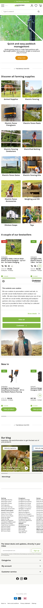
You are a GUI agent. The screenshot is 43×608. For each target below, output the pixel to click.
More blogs (6, 477)
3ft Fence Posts (5, 526)
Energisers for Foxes (25, 519)
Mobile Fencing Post (7, 520)
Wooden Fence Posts (7, 512)
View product (9, 409)
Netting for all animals (8, 508)
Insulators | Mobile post (8, 522)
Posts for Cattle (5, 517)
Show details (32, 313)
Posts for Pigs (5, 519)
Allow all (21, 319)
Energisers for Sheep (25, 503)
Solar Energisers (23, 517)
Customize (20, 325)
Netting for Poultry (6, 499)
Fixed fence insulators (8, 525)
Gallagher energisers (25, 508)
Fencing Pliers (23, 531)
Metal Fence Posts (6, 514)
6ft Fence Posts (5, 531)
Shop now (21, 58)
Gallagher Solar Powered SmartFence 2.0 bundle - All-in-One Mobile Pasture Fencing (12, 390)
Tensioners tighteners (25, 520)
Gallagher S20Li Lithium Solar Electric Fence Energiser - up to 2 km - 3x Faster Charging (13, 260)
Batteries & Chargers (25, 514)
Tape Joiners (22, 532)
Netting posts (5, 505)
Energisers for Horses (25, 507)
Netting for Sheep (6, 503)
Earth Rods (22, 529)
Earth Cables (22, 528)
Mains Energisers (24, 510)
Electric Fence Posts (7, 516)
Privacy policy (6, 555)
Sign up (36, 550)
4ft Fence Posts (5, 528)
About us (3, 603)
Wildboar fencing (24, 525)
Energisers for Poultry (25, 501)
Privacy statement (25, 603)
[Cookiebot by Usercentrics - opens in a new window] (32, 281)
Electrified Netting (6, 507)
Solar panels (22, 522)
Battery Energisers (24, 512)
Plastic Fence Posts (7, 523)
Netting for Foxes (6, 501)
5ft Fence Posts (5, 529)
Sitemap (34, 603)
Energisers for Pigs (24, 499)
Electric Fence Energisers (26, 516)
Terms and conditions (13, 603)
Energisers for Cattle (25, 505)
